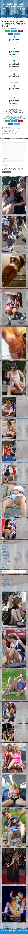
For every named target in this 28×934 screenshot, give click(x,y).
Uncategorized (6, 561)
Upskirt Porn (5, 583)
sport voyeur (5, 555)
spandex (5, 127)
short (3, 552)
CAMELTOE (5, 545)
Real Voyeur (20, 128)
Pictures (4, 551)
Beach (3, 543)
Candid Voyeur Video (7, 579)
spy (7, 130)
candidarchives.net (7, 926)
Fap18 (3, 586)
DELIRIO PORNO (6, 578)
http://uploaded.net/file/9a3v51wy (14, 116)
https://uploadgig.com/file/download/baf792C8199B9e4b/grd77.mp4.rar (14, 119)
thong (3, 557)
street (10, 130)
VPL (13, 130)
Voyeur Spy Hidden (7, 566)
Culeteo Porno (5, 581)
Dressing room (6, 548)
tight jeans (5, 558)
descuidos (11, 128)
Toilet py (4, 560)
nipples (4, 549)
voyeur (9, 127)
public (16, 128)
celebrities (5, 546)
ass (4, 128)
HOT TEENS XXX (6, 585)
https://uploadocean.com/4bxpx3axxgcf (14, 117)
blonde (7, 128)
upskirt (4, 563)
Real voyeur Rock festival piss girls (12, 131)
